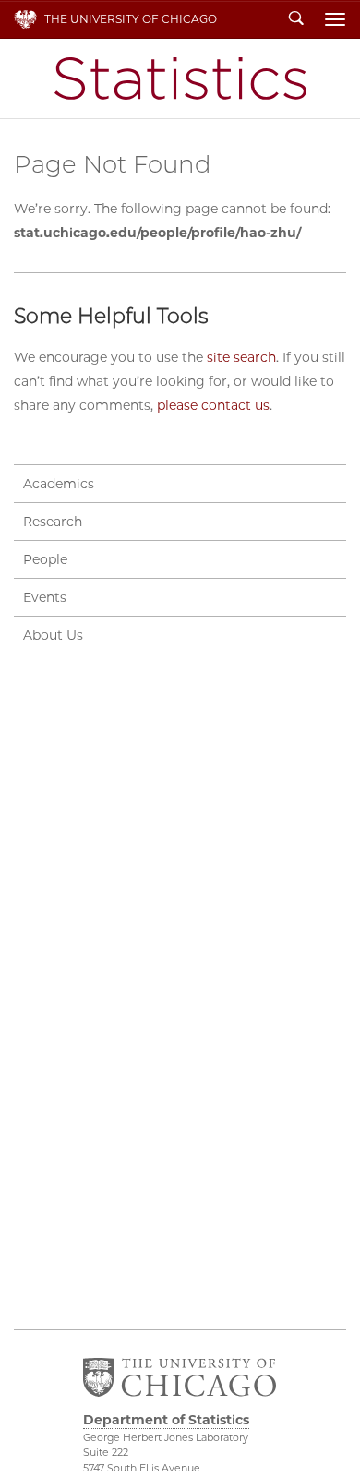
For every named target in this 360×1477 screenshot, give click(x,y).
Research (52, 521)
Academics (58, 483)
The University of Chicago (130, 19)
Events (44, 597)
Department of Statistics (180, 78)
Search (296, 19)
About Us (53, 635)
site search (241, 357)
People (45, 559)
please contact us (213, 405)
